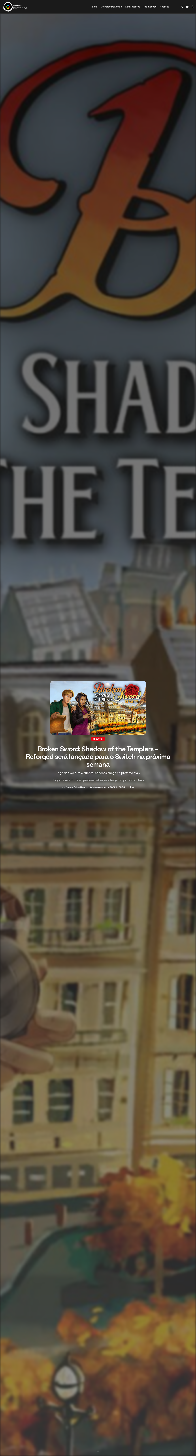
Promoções (149, 6)
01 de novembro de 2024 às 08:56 (107, 787)
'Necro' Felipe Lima (75, 787)
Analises (164, 6)
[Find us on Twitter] (182, 7)
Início (94, 6)
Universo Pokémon (111, 6)
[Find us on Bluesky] (187, 7)
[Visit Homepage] (24, 6)
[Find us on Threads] (193, 7)
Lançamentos (132, 6)
